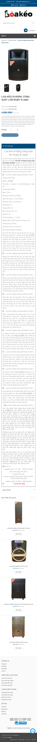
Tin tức (27, 739)
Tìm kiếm (3, 706)
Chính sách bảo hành (7, 685)
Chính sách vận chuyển (7, 680)
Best (11, 728)
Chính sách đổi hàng (6, 683)
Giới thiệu (3, 666)
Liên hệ (3, 671)
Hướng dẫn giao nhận (7, 692)
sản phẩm (32, 30)
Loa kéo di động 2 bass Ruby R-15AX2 (18, 528)
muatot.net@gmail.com (24, 1)
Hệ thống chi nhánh (6, 699)
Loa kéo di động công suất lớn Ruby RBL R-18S (18, 604)
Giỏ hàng (3, 714)
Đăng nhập (15, 5)
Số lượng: (4, 129)
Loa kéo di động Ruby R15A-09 (18, 642)
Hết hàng (18, 534)
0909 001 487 (11, 1)
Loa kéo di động (17, 728)
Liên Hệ (33, 739)
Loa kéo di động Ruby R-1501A (18, 566)
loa (22, 728)
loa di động (27, 728)
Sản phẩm (4, 668)
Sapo (10, 737)
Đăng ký (23, 5)
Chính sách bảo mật (6, 678)
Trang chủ (4, 664)
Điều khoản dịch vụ (6, 697)
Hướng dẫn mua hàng (7, 695)
